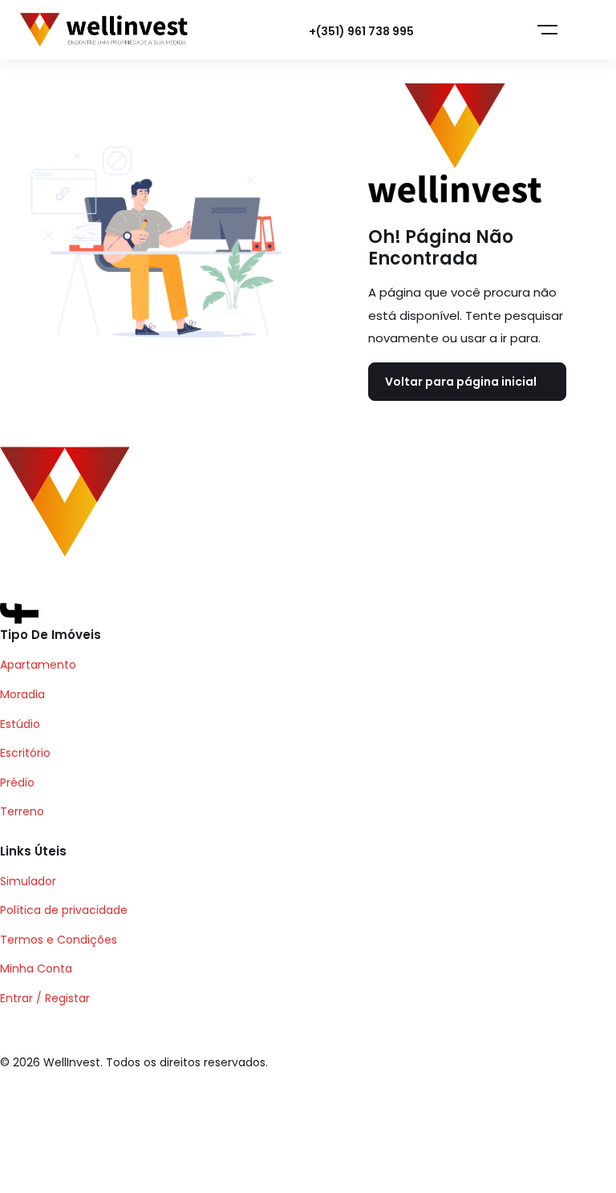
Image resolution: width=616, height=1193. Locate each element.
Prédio (17, 782)
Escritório (25, 753)
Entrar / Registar (45, 998)
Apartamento (38, 665)
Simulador (28, 881)
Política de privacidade (64, 910)
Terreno (22, 811)
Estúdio (20, 724)
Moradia (22, 694)
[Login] (463, 30)
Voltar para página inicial (461, 382)
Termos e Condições (58, 940)
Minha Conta (36, 968)
